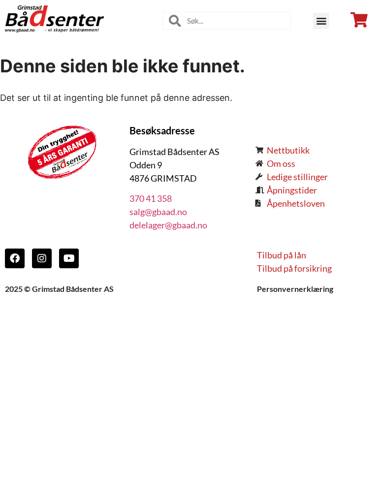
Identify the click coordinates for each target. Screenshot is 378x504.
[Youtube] (69, 258)
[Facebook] (15, 258)
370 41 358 (150, 198)
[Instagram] (42, 258)
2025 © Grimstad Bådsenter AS (59, 288)
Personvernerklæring (295, 288)
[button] (321, 21)
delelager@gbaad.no (168, 225)
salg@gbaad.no (158, 211)
